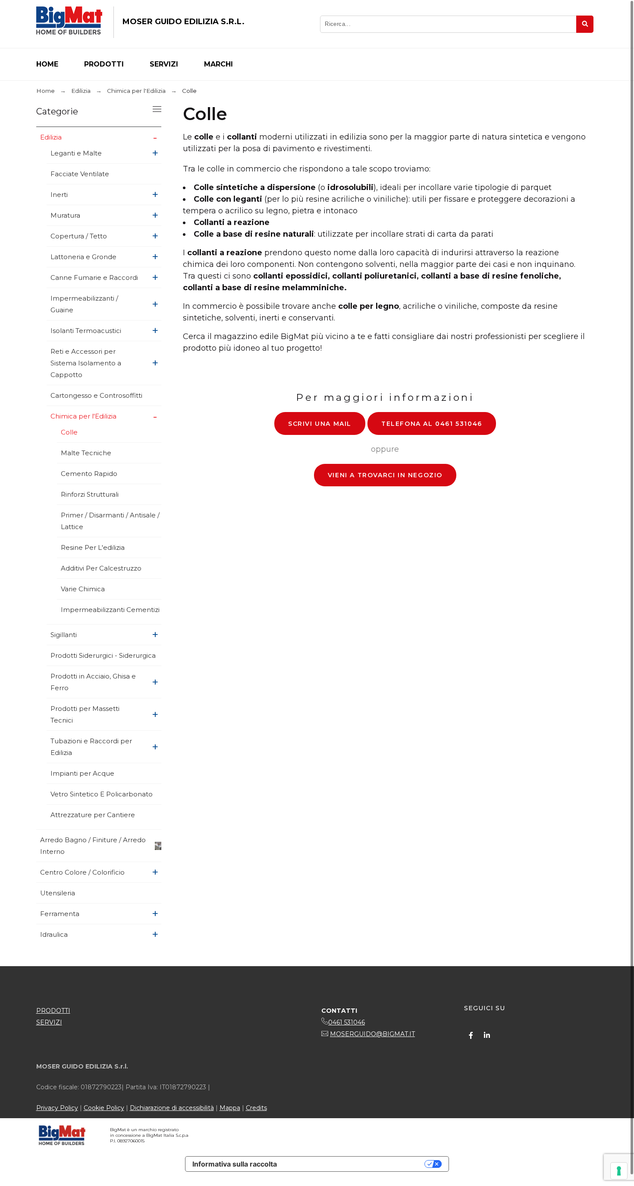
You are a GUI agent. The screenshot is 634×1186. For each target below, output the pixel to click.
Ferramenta (59, 914)
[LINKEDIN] (487, 1035)
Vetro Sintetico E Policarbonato (101, 794)
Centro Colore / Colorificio (82, 872)
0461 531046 (346, 1022)
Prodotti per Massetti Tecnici (84, 714)
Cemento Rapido (89, 473)
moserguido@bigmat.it (372, 1034)
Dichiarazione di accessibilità (172, 1108)
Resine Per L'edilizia (93, 547)
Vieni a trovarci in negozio (385, 475)
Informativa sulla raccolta (234, 1164)
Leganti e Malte (76, 153)
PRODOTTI (53, 1011)
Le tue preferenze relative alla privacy (355, 1164)
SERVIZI (49, 1022)
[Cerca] (584, 24)
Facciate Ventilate (79, 174)
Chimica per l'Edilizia (83, 416)
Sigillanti (63, 635)
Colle (69, 432)
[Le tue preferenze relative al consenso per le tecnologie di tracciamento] (619, 1171)
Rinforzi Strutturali (90, 494)
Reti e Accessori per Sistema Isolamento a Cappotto (85, 363)
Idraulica (54, 934)
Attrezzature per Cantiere (92, 815)
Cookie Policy (104, 1108)
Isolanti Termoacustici (85, 331)
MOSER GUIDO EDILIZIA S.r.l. (183, 21)
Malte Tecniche (86, 453)
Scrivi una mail (320, 424)
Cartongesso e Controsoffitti (96, 395)
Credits (256, 1108)
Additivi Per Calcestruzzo (101, 568)
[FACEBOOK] (471, 1035)
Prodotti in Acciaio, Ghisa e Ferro (93, 682)
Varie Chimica (83, 589)
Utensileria (57, 893)
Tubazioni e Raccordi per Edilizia (91, 747)
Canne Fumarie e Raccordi (94, 277)
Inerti (59, 194)
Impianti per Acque (82, 773)
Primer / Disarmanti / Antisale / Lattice (110, 521)
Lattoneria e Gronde (83, 257)
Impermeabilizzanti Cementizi (110, 610)
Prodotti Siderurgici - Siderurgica (103, 655)
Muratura (65, 215)
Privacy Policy (57, 1108)
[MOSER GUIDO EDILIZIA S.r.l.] (69, 22)
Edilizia (51, 137)
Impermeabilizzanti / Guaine (84, 304)
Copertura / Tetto (78, 236)
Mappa (230, 1108)
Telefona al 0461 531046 (431, 424)
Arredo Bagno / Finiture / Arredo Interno (93, 846)
